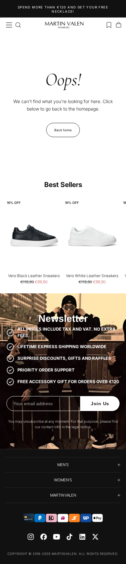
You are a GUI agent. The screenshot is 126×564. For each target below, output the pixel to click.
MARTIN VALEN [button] (63, 495)
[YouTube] (56, 537)
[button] (9, 25)
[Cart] (118, 25)
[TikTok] (69, 537)
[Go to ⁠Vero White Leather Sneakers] (92, 236)
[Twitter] (95, 537)
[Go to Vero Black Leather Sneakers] (34, 236)
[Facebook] (43, 537)
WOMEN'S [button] (63, 479)
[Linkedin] (82, 537)
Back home (63, 130)
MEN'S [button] (63, 464)
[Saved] (108, 25)
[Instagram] (31, 537)
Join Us (100, 403)
